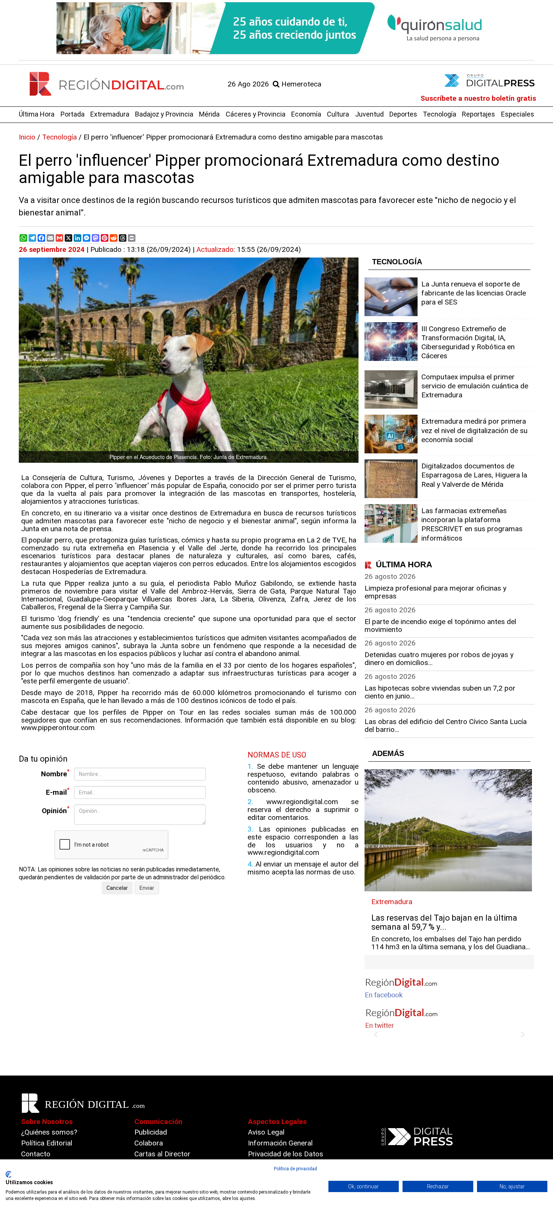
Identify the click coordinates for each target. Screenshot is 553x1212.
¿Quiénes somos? (49, 1132)
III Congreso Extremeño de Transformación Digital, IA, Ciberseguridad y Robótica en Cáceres (468, 342)
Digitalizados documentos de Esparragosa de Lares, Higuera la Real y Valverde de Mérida (474, 475)
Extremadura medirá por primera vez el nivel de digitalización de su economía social (474, 430)
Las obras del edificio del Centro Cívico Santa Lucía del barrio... (446, 725)
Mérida (209, 114)
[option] (276, 28)
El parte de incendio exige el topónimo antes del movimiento (440, 625)
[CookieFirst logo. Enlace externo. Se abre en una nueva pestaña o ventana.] (8, 1174)
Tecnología (439, 114)
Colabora (148, 1143)
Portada (73, 114)
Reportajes (478, 114)
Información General (280, 1143)
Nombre (55, 773)
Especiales (517, 114)
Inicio (27, 137)
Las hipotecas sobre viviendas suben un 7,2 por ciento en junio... (440, 692)
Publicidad (150, 1132)
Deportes (403, 114)
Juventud (369, 114)
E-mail (58, 791)
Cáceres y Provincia (256, 114)
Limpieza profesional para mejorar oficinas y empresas (435, 592)
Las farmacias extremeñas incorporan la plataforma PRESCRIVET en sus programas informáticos (472, 524)
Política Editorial (46, 1143)
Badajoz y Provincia (164, 114)
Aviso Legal (266, 1132)
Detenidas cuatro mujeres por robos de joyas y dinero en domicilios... (439, 658)
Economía (306, 114)
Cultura (338, 114)
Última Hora (37, 114)
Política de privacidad (295, 1168)
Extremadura (109, 114)
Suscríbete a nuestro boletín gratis (478, 98)
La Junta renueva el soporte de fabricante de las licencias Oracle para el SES (473, 293)
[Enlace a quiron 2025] (276, 28)
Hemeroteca (300, 84)
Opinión (56, 810)
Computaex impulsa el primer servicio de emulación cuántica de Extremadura (474, 386)
